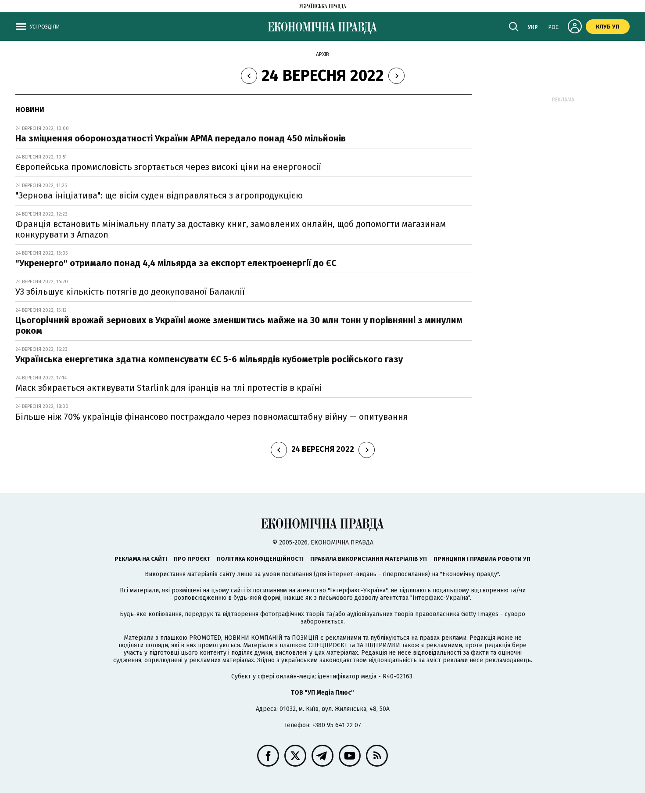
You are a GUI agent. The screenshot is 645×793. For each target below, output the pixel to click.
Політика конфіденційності (260, 558)
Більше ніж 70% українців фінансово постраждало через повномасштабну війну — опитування (211, 416)
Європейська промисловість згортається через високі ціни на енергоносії (168, 167)
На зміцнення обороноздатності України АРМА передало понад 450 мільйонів (180, 138)
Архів (322, 54)
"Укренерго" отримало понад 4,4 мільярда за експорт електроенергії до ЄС (176, 263)
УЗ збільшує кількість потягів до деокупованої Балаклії (130, 291)
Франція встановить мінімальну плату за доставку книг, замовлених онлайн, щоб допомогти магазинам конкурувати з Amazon (230, 229)
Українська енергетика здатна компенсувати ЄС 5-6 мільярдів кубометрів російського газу (210, 359)
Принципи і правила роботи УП (482, 558)
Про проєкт (192, 558)
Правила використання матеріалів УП (368, 558)
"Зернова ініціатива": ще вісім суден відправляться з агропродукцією (159, 195)
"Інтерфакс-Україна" (357, 590)
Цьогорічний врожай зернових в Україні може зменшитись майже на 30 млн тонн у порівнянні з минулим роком (238, 325)
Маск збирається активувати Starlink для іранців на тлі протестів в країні (168, 387)
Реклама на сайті (141, 558)
